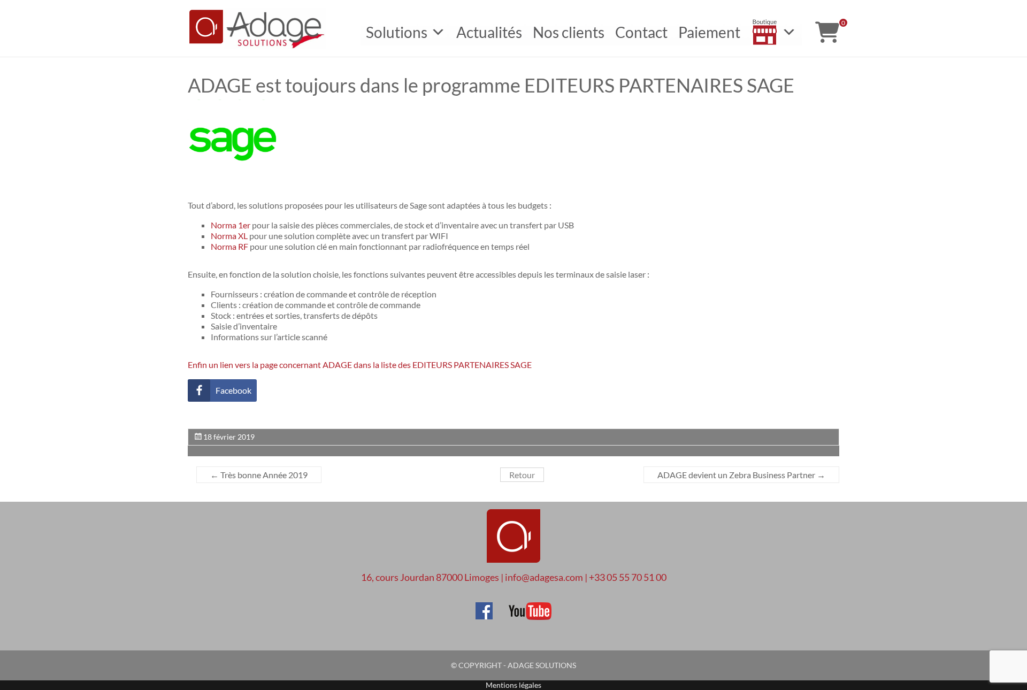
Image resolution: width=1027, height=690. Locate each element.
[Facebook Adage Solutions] (484, 607)
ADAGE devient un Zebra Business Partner (741, 475)
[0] (827, 32)
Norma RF (229, 246)
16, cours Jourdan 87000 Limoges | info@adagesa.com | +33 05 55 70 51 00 (513, 577)
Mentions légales (513, 684)
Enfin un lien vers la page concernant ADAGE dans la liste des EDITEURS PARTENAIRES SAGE (360, 364)
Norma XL (229, 236)
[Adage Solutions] (513, 537)
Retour (522, 475)
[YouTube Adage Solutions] (523, 607)
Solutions (396, 32)
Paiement (709, 32)
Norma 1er (230, 225)
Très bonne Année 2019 (259, 475)
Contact (641, 32)
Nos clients (568, 32)
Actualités (489, 32)
